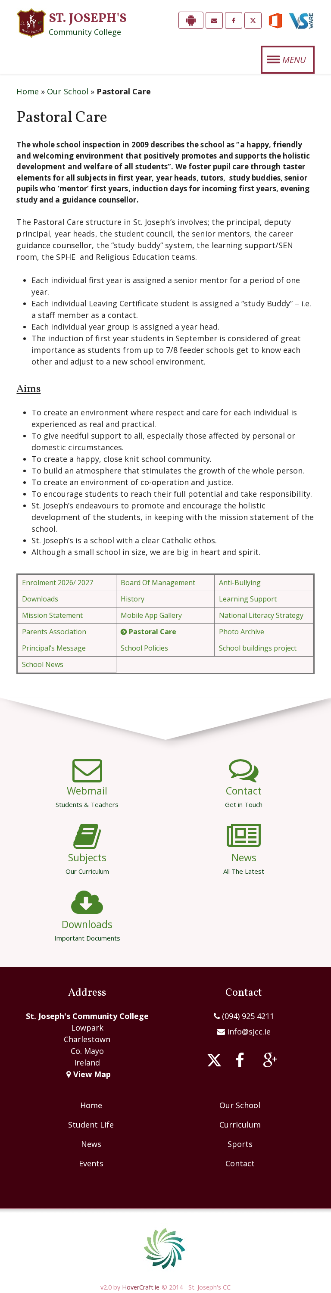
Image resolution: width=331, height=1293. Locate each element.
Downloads (40, 599)
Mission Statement (52, 615)
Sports (240, 1144)
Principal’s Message (54, 648)
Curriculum (240, 1124)
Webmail (87, 796)
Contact (243, 796)
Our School (67, 91)
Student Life (91, 1124)
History (132, 599)
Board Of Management (158, 582)
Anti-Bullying (240, 582)
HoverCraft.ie (140, 1287)
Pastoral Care (152, 631)
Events (91, 1163)
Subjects (87, 863)
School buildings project (258, 648)
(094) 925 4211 (247, 1016)
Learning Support (248, 599)
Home (27, 91)
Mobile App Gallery (151, 615)
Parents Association (54, 631)
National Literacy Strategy (261, 615)
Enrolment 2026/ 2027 (57, 582)
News (243, 863)
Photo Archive (241, 631)
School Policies (144, 648)
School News (42, 664)
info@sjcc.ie (249, 1031)
